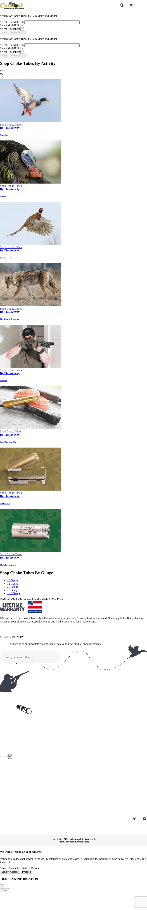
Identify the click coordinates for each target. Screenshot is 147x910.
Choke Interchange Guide (18, 787)
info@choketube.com (24, 763)
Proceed (26, 871)
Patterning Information (16, 802)
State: (25, 868)
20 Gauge (12, 586)
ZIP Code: (34, 868)
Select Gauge (10, 28)
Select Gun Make (12, 22)
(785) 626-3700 (22, 747)
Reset (4, 32)
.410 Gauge (13, 593)
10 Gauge (12, 580)
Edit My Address (10, 871)
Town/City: (15, 868)
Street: (4, 868)
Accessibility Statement (17, 812)
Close (4, 890)
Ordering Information (16, 792)
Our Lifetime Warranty (16, 807)
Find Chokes (17, 32)
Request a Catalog (14, 782)
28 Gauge (12, 590)
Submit (102, 657)
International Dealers (16, 797)
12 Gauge (12, 583)
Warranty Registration (16, 777)
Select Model (10, 25)
